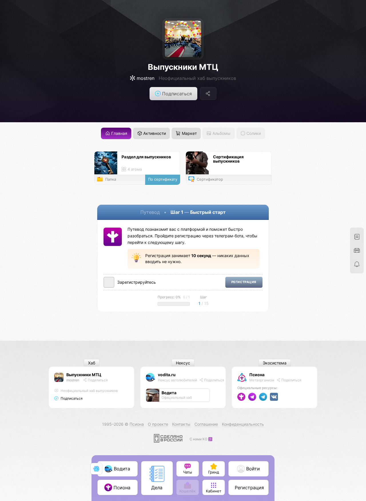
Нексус (183, 362)
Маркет (189, 133)
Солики (253, 133)
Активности (154, 133)
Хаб (91, 362)
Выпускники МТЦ (183, 67)
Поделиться (97, 380)
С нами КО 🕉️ (201, 439)
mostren (72, 380)
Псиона (256, 374)
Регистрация (243, 282)
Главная (118, 133)
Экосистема (275, 362)
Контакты (181, 424)
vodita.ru (167, 374)
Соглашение (206, 424)
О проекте (158, 424)
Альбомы (220, 133)
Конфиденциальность (243, 424)
